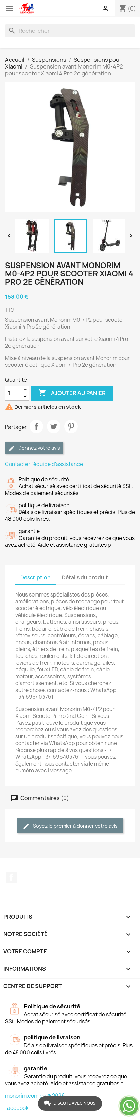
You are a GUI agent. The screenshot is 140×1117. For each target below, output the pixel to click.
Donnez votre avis (38, 447)
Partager (36, 426)
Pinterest (71, 426)
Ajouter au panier (72, 393)
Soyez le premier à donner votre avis (75, 825)
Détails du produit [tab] (85, 577)
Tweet (53, 426)
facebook (17, 1108)
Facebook (11, 877)
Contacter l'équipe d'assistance (44, 464)
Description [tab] (35, 577)
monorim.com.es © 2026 (35, 1095)
